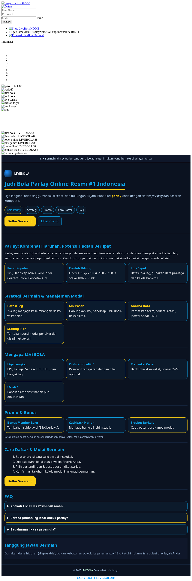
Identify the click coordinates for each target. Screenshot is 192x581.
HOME (34, 28)
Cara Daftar (65, 210)
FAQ (81, 210)
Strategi (32, 210)
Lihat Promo (49, 221)
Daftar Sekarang (20, 221)
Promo (48, 210)
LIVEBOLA (87, 570)
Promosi (39, 35)
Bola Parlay (14, 210)
